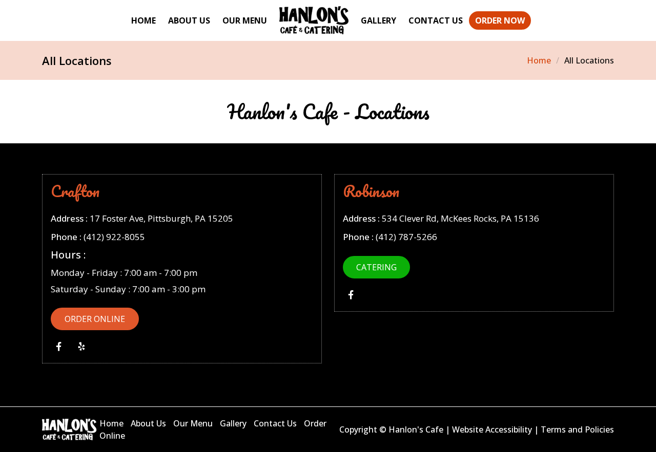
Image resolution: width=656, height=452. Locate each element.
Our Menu (244, 20)
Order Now (500, 20)
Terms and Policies (577, 429)
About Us (189, 20)
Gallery (378, 20)
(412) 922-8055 (114, 237)
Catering (376, 267)
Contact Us (435, 20)
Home (143, 20)
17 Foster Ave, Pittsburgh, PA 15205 (161, 218)
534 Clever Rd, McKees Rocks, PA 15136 (460, 218)
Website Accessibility (492, 429)
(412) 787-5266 (406, 237)
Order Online (95, 319)
